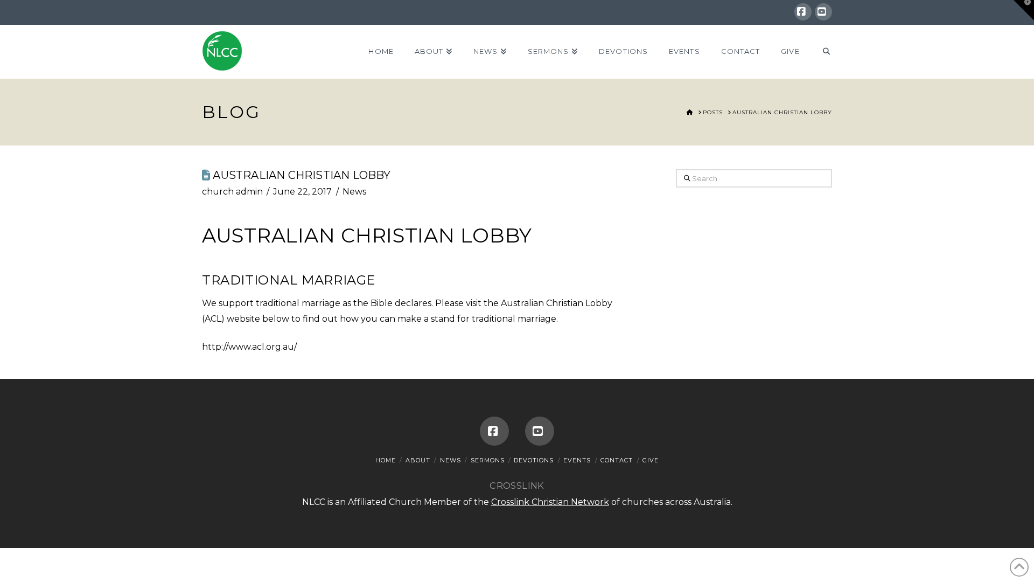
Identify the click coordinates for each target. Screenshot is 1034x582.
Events (577, 460)
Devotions (534, 460)
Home (385, 460)
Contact (616, 460)
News (354, 191)
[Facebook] (803, 11)
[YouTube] (823, 11)
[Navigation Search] (821, 52)
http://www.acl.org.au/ (249, 347)
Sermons (488, 460)
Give (650, 460)
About (418, 460)
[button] (1024, 10)
